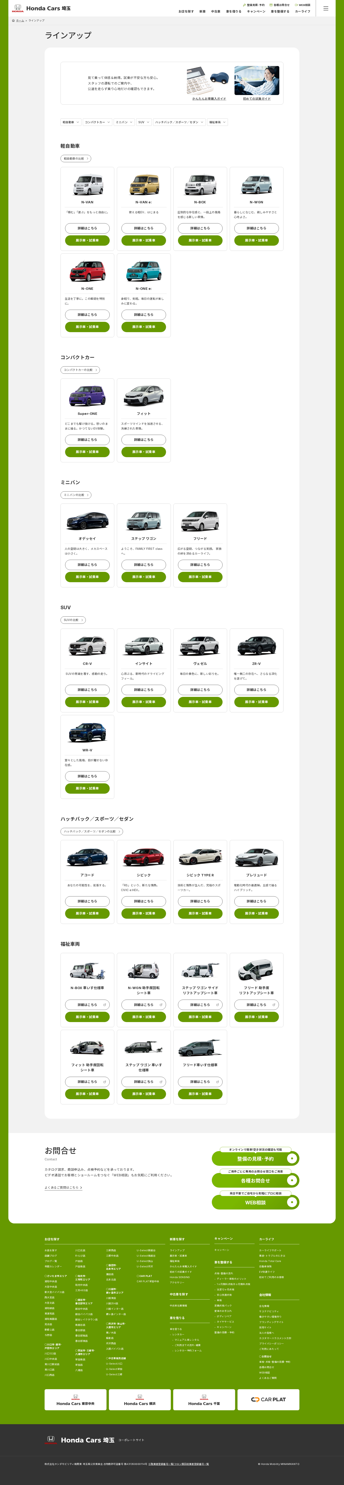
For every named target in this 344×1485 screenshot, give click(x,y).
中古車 (215, 11)
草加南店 (80, 1359)
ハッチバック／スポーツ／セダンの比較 (90, 831)
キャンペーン (256, 11)
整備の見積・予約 (224, 1332)
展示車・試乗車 (87, 240)
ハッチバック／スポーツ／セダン (176, 122)
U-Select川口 (114, 1363)
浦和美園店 (51, 1318)
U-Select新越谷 (146, 1250)
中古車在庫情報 (178, 1305)
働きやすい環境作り (270, 1316)
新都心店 (50, 1329)
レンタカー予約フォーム (188, 1350)
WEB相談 (264, 1372)
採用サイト (265, 1327)
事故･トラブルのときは (272, 1255)
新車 (202, 11)
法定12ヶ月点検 (225, 1289)
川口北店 (80, 1250)
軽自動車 (68, 122)
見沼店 (48, 1324)
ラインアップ (177, 1250)
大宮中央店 (51, 1286)
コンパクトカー (95, 122)
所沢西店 (111, 1343)
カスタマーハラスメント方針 (275, 1338)
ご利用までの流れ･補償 (188, 1345)
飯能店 (109, 1338)
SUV (141, 122)
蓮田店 (109, 1274)
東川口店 (50, 1369)
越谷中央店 (81, 1308)
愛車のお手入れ (223, 1310)
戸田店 (79, 1261)
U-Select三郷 (114, 1374)
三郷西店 (111, 1250)
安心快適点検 (224, 1294)
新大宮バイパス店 (54, 1292)
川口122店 (50, 1353)
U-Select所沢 (145, 1266)
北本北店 (111, 1279)
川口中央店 (51, 1358)
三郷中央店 (112, 1255)
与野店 (48, 1335)
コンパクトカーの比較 (78, 369)
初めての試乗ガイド (181, 1271)
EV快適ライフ (267, 1271)
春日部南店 (81, 1335)
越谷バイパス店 (84, 1314)
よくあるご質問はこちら (61, 1187)
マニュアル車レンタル (187, 1339)
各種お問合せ (266, 1367)
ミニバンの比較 (74, 495)
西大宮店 (50, 1297)
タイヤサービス (225, 1321)
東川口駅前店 (52, 1364)
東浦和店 (50, 1313)
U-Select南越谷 (146, 1255)
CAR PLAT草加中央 (148, 1281)
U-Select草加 (114, 1369)
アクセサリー (177, 1282)
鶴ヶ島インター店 (116, 1314)
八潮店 (79, 1370)
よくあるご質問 (268, 1377)
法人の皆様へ (266, 1332)
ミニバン (122, 122)
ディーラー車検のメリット (231, 1278)
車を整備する (280, 11)
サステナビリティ (269, 1311)
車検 (219, 1300)
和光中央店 (81, 1284)
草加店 (79, 1364)
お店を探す (186, 11)
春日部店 (80, 1330)
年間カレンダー (53, 1266)
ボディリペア (224, 1316)
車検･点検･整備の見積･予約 (274, 1361)
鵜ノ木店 (111, 1332)
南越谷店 (80, 1324)
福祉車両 (215, 122)
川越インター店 (114, 1308)
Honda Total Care (270, 1261)
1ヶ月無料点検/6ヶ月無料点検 (233, 1284)
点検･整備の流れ (223, 1273)
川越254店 (112, 1303)
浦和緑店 (50, 1308)
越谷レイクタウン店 (86, 1319)
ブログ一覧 (51, 1261)
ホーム (20, 20)
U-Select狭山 (145, 1261)
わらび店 (80, 1255)
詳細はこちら (87, 228)
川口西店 (50, 1374)
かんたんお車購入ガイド (183, 1266)
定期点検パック (223, 1305)
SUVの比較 (71, 620)
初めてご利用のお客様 (271, 1277)
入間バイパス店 (114, 1348)
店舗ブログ (51, 1255)
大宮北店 (50, 1302)
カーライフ (302, 11)
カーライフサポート (270, 1250)
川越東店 (111, 1298)
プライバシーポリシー (271, 1343)
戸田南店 (80, 1266)
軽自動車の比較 (74, 158)
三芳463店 (81, 1290)
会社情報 (264, 1306)
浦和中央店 (51, 1281)
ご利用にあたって (269, 1348)
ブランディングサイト (271, 1322)
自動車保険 (265, 1266)
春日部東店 (81, 1341)
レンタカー (178, 1334)
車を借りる (233, 11)
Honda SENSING (180, 1277)
